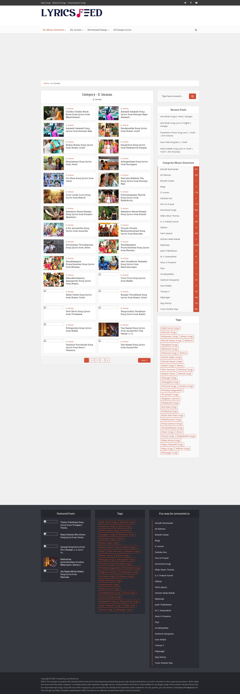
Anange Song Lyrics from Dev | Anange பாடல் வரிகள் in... (72, 550)
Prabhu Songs (187, 386)
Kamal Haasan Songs (77, 3)
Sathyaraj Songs (170, 411)
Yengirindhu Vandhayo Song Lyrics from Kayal (133, 312)
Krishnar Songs (186, 369)
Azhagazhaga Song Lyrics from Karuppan (134, 163)
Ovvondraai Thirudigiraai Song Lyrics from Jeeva (79, 246)
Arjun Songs (187, 336)
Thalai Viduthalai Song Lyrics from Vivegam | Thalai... (71, 525)
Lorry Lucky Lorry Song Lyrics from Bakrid (78, 196)
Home (46, 83)
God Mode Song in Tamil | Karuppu (176, 116)
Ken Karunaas (169, 369)
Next (143, 360)
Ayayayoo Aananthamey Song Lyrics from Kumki (133, 213)
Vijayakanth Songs (186, 436)
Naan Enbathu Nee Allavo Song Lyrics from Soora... (72, 536)
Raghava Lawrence (171, 398)
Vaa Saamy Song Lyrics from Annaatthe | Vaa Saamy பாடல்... (133, 331)
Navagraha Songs (171, 382)
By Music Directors (53, 29)
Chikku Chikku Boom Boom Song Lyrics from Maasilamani (78, 114)
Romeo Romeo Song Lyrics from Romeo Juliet (79, 146)
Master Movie (169, 373)
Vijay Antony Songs (171, 440)
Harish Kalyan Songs (172, 357)
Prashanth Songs (170, 394)
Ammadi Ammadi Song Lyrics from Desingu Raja (79, 129)
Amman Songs (169, 332)
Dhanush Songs (59, 3)
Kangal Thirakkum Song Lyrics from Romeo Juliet (134, 296)
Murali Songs (185, 373)
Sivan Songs (168, 432)
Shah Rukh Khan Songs (173, 415)
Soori (180, 432)
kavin (180, 365)
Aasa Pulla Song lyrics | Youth (173, 142)
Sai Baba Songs (170, 407)
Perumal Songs (169, 386)
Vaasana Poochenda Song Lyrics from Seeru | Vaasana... (79, 347)
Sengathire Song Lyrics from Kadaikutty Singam (134, 146)
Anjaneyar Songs (170, 336)
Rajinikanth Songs (171, 402)
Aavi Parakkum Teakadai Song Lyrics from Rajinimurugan (134, 264)
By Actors (75, 29)
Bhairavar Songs (170, 348)
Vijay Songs (46, 3)
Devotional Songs (97, 29)
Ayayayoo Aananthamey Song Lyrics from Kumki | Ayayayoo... (79, 214)
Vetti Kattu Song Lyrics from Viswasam (78, 312)
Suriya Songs (168, 436)
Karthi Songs (168, 365)
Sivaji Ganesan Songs (172, 423)
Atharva (189, 340)
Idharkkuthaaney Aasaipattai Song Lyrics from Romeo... (78, 281)
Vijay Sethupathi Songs (173, 444)
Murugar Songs (169, 377)
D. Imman (70, 108)
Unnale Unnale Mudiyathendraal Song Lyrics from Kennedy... (133, 231)
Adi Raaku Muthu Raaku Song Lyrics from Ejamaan (72, 574)
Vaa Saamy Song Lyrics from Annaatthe (133, 346)
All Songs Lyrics (122, 29)
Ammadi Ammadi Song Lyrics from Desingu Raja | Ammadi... (134, 114)
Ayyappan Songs (170, 344)
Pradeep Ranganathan (173, 390)
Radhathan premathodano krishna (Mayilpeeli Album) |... (72, 562)
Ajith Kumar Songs (171, 328)
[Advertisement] (120, 56)
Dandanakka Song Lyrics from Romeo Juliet (134, 129)
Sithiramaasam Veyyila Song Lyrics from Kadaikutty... (133, 197)
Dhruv (184, 353)
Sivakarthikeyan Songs (173, 427)
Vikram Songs (183, 448)
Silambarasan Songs (172, 419)
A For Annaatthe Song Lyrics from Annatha (77, 229)
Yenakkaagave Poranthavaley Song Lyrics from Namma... (135, 247)
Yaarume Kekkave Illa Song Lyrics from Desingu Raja (134, 181)
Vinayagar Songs (170, 452)
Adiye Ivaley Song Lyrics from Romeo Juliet (79, 296)
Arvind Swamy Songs (172, 340)
